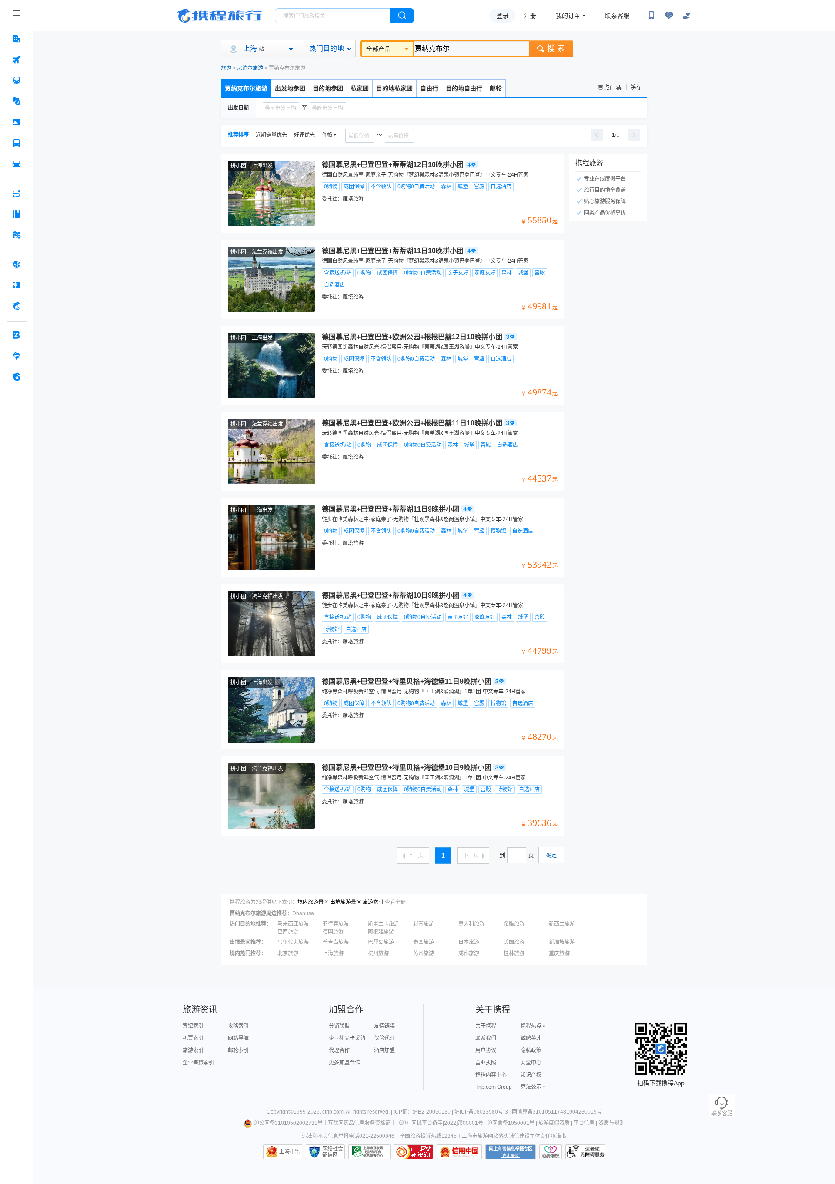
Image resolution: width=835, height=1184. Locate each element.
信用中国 (459, 1151)
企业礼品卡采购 (347, 1038)
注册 (530, 16)
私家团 (360, 88)
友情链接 (384, 1026)
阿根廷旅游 (381, 932)
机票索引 (193, 1038)
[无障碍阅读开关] (669, 15)
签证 (637, 87)
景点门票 (610, 87)
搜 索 (556, 48)
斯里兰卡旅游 (383, 924)
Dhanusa (303, 913)
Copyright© (280, 1112)
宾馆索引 (193, 1026)
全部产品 (378, 48)
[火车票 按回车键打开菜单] (17, 80)
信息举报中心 (369, 1151)
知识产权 (531, 1075)
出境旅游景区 (345, 902)
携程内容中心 (491, 1075)
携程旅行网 (219, 16)
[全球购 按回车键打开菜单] (17, 264)
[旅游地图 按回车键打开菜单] (17, 235)
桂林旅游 (514, 953)
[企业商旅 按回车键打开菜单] (17, 335)
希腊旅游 (514, 924)
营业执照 (485, 1063)
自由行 (429, 88)
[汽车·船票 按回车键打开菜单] (17, 143)
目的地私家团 (394, 88)
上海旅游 (333, 953)
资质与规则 (611, 1123)
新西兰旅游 (562, 924)
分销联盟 (339, 1026)
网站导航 (238, 1038)
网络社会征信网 (332, 1152)
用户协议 (485, 1050)
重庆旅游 (559, 953)
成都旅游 (468, 953)
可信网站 (413, 1151)
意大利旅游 (471, 924)
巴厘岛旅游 (381, 942)
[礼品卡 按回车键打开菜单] (17, 285)
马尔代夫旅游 (293, 942)
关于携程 (485, 1026)
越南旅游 (423, 924)
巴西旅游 (287, 932)
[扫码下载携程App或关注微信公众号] (651, 15)
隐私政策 (531, 1050)
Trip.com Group (493, 1087)
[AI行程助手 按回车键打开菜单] (17, 193)
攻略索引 (238, 1026)
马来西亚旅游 (293, 924)
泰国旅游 (423, 942)
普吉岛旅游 (336, 942)
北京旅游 (287, 953)
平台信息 (584, 1123)
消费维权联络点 (550, 1151)
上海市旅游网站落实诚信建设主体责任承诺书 (514, 1136)
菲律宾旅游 (336, 924)
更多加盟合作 (344, 1063)
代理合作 (339, 1050)
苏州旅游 (423, 953)
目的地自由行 (464, 88)
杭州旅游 (378, 953)
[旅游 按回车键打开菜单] (17, 101)
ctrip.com (333, 1112)
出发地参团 (290, 88)
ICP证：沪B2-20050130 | (424, 1112)
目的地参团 (328, 88)
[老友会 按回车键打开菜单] (17, 356)
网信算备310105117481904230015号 (557, 1112)
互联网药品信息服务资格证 (359, 1123)
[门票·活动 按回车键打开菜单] (17, 122)
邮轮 (496, 88)
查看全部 (395, 902)
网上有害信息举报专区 (510, 1151)
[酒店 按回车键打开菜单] (17, 39)
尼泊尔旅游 (250, 68)
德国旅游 (333, 932)
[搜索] (402, 15)
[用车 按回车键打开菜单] (17, 164)
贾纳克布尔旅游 (246, 88)
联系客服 (617, 16)
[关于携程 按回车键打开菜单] (17, 377)
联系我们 (485, 1038)
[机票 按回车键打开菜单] (17, 59)
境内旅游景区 (313, 902)
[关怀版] (686, 15)
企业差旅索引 (198, 1063)
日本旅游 (468, 942)
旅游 (226, 68)
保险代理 (384, 1038)
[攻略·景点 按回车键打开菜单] (17, 214)
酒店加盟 (384, 1050)
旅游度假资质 (554, 1123)
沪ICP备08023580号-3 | (483, 1112)
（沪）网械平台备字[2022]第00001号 (439, 1123)
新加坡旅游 (562, 942)
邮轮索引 (238, 1050)
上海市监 (289, 1152)
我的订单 (568, 16)
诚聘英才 (531, 1038)
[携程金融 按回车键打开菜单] (17, 306)
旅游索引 (373, 902)
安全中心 (531, 1063)
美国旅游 (514, 942)
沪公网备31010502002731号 (288, 1123)
